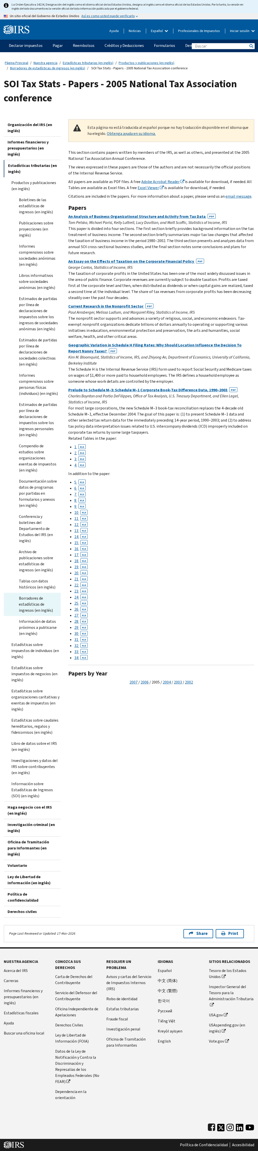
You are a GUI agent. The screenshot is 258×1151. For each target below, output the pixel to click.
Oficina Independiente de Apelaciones (76, 1012)
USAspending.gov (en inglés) (227, 1028)
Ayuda (114, 30)
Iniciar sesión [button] (240, 30)
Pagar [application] (58, 45)
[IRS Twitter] (221, 1126)
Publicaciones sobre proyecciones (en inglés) (36, 229)
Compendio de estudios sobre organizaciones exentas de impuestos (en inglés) (37, 458)
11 (80, 518)
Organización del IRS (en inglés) (30, 127)
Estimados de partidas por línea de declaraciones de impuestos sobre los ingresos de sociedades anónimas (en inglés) (38, 314)
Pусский (165, 1011)
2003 (178, 682)
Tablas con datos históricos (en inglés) (37, 584)
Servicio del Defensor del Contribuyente (76, 995)
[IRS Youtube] (249, 1126)
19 (80, 567)
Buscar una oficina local (24, 1033)
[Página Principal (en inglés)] (16, 27)
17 (80, 554)
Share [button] (202, 933)
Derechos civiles (22, 911)
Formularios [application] (164, 45)
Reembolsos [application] (83, 45)
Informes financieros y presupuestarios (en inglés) (28, 148)
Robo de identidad (121, 998)
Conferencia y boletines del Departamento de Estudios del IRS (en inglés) (36, 528)
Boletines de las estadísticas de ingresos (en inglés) (36, 206)
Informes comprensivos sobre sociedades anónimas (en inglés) (37, 255)
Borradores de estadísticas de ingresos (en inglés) (47, 68)
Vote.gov (216, 1041)
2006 (145, 682)
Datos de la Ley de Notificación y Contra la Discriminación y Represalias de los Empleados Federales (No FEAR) (77, 1066)
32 (80, 645)
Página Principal (16, 63)
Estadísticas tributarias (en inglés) (88, 63)
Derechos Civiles (69, 1025)
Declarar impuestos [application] (26, 45)
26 (80, 609)
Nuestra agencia (45, 63)
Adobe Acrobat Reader (160, 181)
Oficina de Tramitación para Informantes (126, 1042)
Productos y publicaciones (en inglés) (146, 63)
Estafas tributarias (122, 1009)
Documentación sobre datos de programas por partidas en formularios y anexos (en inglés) (38, 493)
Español (157, 30)
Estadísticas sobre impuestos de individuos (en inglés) (35, 650)
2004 (167, 682)
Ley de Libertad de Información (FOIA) (72, 1038)
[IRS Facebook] (211, 1126)
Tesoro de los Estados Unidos (227, 973)
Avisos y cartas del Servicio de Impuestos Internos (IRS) (128, 982)
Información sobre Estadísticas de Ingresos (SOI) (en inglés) (32, 790)
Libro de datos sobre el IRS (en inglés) (34, 746)
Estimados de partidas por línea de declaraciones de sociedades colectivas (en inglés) (38, 352)
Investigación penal (123, 1029)
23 (80, 591)
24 (80, 597)
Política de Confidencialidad (204, 1144)
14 (80, 536)
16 (80, 548)
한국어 (164, 1001)
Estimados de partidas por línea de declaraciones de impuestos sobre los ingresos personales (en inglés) (38, 419)
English (164, 1041)
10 (80, 512)
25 (80, 603)
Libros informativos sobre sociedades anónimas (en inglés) (37, 281)
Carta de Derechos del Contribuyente (73, 979)
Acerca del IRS (16, 970)
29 (80, 627)
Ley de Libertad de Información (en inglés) (29, 880)
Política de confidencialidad (23, 897)
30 (80, 633)
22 (80, 585)
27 (80, 615)
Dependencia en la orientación (70, 1094)
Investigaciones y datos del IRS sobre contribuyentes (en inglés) (34, 766)
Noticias (135, 30)
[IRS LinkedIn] (239, 1126)
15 (80, 542)
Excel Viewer (148, 187)
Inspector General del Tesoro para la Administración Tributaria (231, 992)
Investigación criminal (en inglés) (31, 827)
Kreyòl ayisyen (170, 1031)
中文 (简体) (167, 980)
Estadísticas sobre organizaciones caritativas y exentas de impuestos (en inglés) (35, 700)
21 (80, 579)
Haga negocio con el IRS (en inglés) (30, 810)
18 (80, 561)
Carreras (11, 980)
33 (80, 651)
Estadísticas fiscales (21, 1013)
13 (80, 530)
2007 (134, 682)
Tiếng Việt (166, 1021)
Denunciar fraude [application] (199, 45)
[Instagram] (230, 1126)
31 (80, 639)
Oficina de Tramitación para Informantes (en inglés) (28, 848)
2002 (189, 682)
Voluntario (17, 865)
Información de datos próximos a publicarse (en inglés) (38, 627)
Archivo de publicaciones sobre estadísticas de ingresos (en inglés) (36, 561)
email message (238, 196)
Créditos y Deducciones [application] (124, 45)
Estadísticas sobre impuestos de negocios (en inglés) (34, 674)
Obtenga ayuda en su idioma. (131, 133)
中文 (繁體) (167, 990)
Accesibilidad (243, 1144)
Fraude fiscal (117, 1019)
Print (233, 933)
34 (80, 657)
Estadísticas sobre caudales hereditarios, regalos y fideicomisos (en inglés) (34, 726)
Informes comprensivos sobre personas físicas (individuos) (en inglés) (38, 384)
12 (80, 524)
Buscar (251, 46)
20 (80, 573)
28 (80, 621)
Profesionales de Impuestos (199, 30)
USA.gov (216, 1015)
